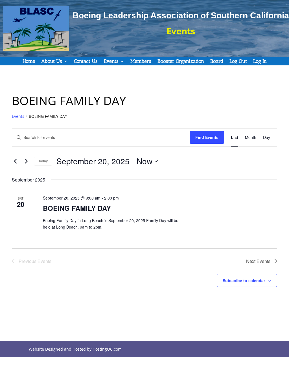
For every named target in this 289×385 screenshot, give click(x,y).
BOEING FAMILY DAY (77, 208)
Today (43, 160)
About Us (51, 61)
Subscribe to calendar (244, 280)
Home (29, 61)
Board (216, 61)
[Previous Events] (15, 161)
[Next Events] (26, 161)
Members (140, 61)
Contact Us (86, 61)
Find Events (206, 137)
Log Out (238, 61)
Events (111, 61)
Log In (260, 61)
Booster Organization (180, 61)
